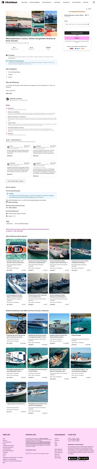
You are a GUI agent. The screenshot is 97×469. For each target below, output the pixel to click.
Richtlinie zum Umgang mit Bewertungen (12, 460)
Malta (56, 443)
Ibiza (56, 442)
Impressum (5, 452)
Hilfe (4, 438)
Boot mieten (24, 2)
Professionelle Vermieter (8, 445)
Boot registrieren (76, 2)
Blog (4, 462)
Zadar (56, 445)
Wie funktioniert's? (7, 442)
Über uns (5, 440)
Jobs (4, 455)
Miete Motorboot (58, 450)
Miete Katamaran (59, 452)
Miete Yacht (57, 456)
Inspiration (85, 2)
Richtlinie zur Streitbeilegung (9, 459)
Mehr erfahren (13, 207)
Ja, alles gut (9, 231)
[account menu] (94, 2)
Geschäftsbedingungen (8, 450)
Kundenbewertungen (31, 449)
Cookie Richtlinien (7, 449)
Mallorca (57, 438)
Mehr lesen (9, 93)
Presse (4, 443)
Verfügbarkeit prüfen (77, 33)
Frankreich (57, 440)
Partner (4, 454)
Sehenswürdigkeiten (35, 2)
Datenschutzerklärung (8, 447)
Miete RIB (57, 454)
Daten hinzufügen (13, 202)
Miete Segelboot (58, 449)
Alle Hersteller (58, 457)
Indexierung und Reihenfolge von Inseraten (13, 457)
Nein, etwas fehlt (18, 231)
